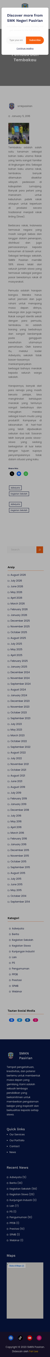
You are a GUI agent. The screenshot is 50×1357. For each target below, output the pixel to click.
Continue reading (25, 48)
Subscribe (35, 40)
